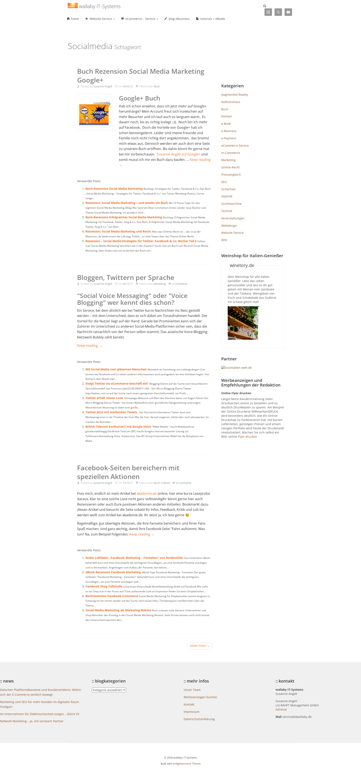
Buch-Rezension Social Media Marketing (114, 189)
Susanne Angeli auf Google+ (179, 154)
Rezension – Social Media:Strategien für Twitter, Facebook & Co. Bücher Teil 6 (141, 241)
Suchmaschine (231, 204)
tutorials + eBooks (212, 19)
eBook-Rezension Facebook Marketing (113, 572)
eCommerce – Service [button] (140, 19)
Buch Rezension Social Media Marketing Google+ (140, 75)
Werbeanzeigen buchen (200, 697)
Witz (224, 240)
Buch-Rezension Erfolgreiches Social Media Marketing (123, 217)
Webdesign (229, 226)
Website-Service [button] (101, 19)
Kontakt (189, 704)
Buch (157, 86)
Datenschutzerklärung (199, 719)
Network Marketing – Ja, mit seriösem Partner (32, 721)
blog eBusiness (179, 19)
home (74, 19)
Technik (226, 211)
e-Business (228, 131)
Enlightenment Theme (187, 763)
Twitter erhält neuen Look (104, 398)
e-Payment (228, 138)
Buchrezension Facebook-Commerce (111, 596)
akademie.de (147, 493)
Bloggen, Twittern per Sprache (125, 277)
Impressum (192, 712)
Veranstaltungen (232, 218)
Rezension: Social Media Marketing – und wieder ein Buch (126, 203)
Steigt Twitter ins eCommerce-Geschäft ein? (117, 383)
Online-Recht (230, 167)
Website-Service (232, 233)
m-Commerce (230, 153)
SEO (224, 182)
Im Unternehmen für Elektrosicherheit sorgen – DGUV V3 (39, 714)
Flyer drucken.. (248, 437)
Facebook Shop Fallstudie (103, 586)
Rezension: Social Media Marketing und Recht (118, 231)
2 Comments (179, 284)
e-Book (165, 483)
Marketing (160, 284)
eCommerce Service (235, 145)
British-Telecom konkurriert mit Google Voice (118, 426)
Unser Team (192, 690)
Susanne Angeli (102, 86)
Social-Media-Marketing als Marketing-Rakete (118, 610)
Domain (226, 116)
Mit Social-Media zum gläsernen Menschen (116, 369)
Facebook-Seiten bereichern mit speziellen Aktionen (128, 472)
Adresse (281, 709)
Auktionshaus (230, 102)
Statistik (226, 196)
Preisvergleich (231, 175)
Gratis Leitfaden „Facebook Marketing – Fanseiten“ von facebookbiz (134, 558)
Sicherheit (228, 189)
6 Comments (183, 483)
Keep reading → (89, 345)
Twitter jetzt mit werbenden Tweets (111, 412)
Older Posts (200, 646)
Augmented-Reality (234, 95)
